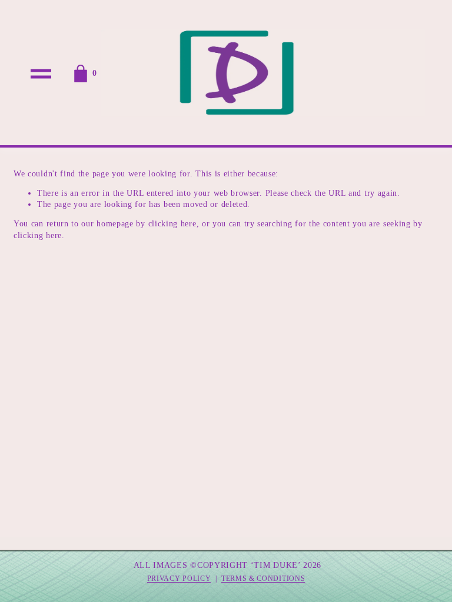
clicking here (172, 223)
